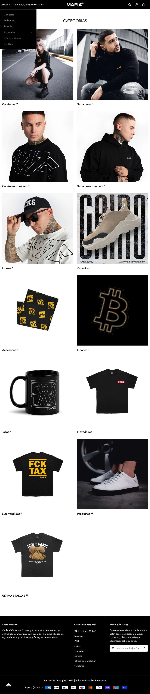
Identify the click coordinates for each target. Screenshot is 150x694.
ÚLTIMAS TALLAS (15, 596)
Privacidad (79, 651)
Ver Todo (8, 43)
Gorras (7, 268)
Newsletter (79, 666)
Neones (83, 350)
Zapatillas (8, 26)
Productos (85, 514)
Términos (78, 656)
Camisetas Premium (16, 186)
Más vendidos (12, 514)
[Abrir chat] (9, 685)
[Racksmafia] (75, 4)
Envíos (77, 646)
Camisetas (9, 14)
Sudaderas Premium (91, 186)
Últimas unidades (12, 38)
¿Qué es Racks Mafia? (85, 631)
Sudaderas (9, 20)
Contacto (78, 636)
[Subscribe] (144, 648)
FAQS (77, 641)
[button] (143, 4)
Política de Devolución (85, 661)
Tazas (6, 432)
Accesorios (9, 32)
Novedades (85, 432)
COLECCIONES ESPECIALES (29, 4)
